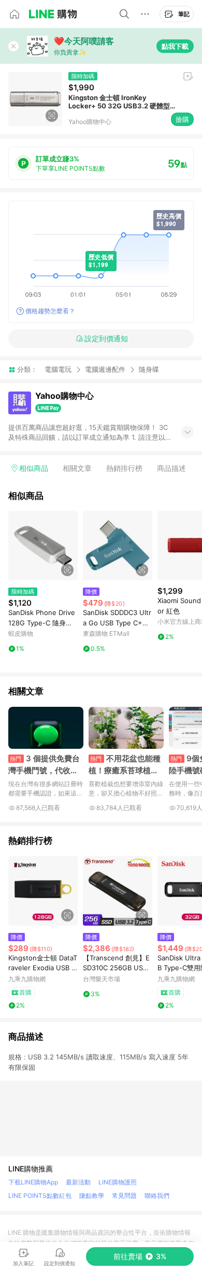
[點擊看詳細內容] (43, 545)
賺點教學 (91, 1195)
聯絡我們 (157, 1195)
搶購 (182, 119)
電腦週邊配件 (105, 369)
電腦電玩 (58, 369)
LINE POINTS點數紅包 (39, 1195)
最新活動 (78, 1182)
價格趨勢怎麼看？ (50, 311)
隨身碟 (149, 369)
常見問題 (124, 1195)
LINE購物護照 (117, 1182)
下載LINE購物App (33, 1182)
